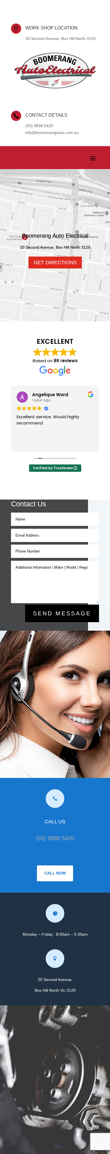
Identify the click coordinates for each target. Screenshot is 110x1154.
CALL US (55, 821)
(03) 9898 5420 (55, 838)
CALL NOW (55, 873)
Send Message (62, 613)
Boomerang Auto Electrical (55, 235)
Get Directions (55, 262)
